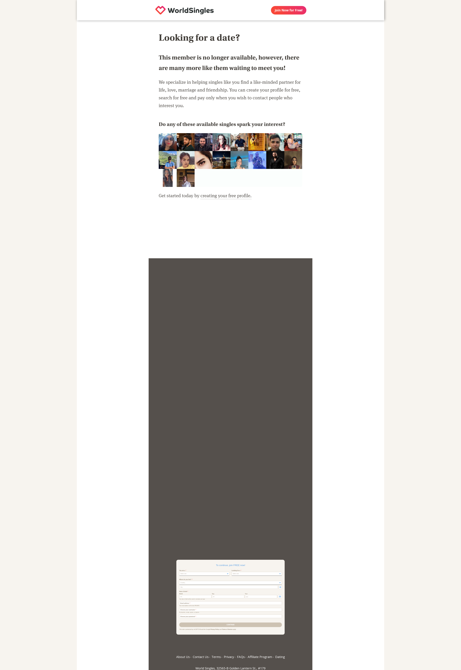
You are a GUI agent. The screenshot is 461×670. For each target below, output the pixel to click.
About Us (183, 657)
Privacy (229, 657)
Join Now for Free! (289, 10)
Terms (216, 657)
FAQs (241, 657)
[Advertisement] (230, 231)
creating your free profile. (226, 195)
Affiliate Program (260, 657)
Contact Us (201, 657)
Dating (280, 657)
